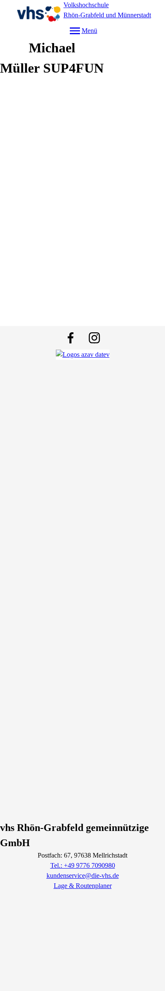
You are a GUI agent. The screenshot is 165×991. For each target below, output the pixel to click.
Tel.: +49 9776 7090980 (82, 865)
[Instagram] (94, 338)
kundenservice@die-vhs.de (83, 875)
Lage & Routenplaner (83, 885)
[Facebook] (70, 338)
